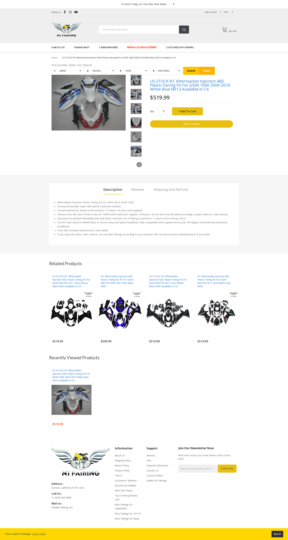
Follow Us (56, 12)
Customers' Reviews (126, 480)
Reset (207, 70)
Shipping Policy (123, 460)
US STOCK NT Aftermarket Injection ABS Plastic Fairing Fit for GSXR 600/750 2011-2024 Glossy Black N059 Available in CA (71, 281)
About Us (120, 455)
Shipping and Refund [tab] (170, 189)
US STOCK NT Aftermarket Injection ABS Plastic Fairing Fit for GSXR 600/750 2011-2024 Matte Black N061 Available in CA (168, 281)
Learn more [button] (39, 533)
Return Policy (122, 465)
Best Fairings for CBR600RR (124, 506)
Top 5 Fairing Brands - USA (127, 497)
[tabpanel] (144, 218)
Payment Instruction (157, 465)
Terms (118, 475)
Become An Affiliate (125, 485)
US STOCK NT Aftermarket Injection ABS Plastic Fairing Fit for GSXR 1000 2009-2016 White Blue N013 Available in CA (71, 375)
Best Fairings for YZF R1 (128, 513)
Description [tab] (112, 189)
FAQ (148, 460)
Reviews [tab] (137, 189)
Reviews (150, 455)
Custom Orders (154, 475)
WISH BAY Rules (123, 490)
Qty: (152, 111)
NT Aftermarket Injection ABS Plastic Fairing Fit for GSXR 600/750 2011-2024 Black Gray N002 (213, 281)
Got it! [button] (277, 534)
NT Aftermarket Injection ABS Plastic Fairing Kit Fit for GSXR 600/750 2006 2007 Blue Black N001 (117, 281)
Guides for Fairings (156, 480)
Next (139, 164)
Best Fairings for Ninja (127, 518)
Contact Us (152, 470)
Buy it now (192, 123)
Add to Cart (188, 111)
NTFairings (58, 290)
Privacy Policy (122, 470)
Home (55, 57)
